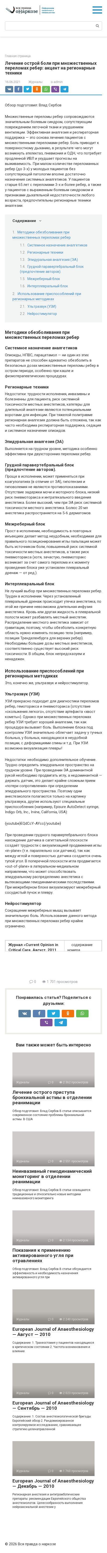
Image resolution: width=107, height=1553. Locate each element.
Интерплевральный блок (47, 286)
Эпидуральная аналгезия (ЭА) (52, 260)
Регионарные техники (45, 252)
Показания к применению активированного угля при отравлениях (42, 1255)
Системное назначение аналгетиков (57, 245)
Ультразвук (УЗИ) (41, 306)
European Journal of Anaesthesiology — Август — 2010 (53, 1331)
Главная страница (18, 56)
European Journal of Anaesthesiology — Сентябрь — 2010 (53, 1405)
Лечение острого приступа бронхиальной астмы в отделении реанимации (52, 1097)
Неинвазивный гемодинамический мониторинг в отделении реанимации (52, 1176)
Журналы (36, 82)
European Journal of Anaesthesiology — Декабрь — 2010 (53, 1483)
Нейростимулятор (42, 314)
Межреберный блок (43, 279)
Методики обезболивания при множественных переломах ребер (41, 235)
